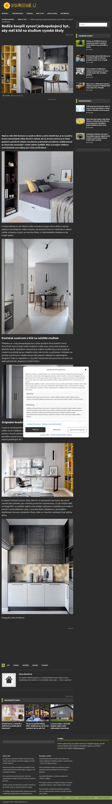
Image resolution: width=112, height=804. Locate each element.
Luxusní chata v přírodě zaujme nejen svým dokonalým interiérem (60, 725)
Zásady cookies (45, 435)
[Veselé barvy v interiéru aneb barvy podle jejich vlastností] (13, 712)
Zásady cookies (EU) (104, 798)
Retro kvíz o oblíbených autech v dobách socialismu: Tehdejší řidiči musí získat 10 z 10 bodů (98, 86)
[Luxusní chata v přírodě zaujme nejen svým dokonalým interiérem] (62, 712)
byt (8, 665)
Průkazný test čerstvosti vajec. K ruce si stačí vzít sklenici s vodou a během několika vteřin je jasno (98, 108)
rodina (35, 665)
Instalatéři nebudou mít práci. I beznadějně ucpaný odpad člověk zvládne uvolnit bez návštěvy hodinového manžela (98, 137)
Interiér (5, 13)
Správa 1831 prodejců (34, 424)
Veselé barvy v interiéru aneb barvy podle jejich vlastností (12, 725)
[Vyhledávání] (93, 25)
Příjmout (35, 430)
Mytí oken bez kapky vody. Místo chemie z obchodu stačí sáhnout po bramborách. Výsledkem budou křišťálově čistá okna (98, 122)
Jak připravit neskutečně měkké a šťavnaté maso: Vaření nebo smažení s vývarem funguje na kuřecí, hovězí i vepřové (19, 761)
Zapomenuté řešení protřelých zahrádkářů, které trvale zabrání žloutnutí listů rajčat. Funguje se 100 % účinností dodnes (19, 769)
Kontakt (69, 435)
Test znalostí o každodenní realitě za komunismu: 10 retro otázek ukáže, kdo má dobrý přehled (97, 72)
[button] (85, 369)
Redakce (63, 798)
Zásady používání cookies (58, 435)
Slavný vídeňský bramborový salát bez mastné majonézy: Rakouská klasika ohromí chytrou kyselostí (54, 769)
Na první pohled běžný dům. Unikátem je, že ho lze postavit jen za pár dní (37, 725)
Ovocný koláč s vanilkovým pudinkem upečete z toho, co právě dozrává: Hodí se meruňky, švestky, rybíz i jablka (55, 791)
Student (45, 665)
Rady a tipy (40, 13)
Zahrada (29, 13)
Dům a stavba (52, 13)
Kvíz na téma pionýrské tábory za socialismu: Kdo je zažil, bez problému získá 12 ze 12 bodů (98, 58)
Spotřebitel (64, 13)
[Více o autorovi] (65, 680)
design (16, 665)
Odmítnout (56, 430)
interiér (26, 665)
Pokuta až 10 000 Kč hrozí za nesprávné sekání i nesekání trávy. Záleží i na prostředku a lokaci (97, 44)
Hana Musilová (25, 674)
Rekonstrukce (17, 13)
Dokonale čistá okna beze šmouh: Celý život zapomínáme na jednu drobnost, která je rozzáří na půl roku (19, 778)
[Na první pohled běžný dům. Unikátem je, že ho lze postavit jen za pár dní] (37, 712)
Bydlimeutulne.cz (79, 748)
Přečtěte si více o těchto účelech (51, 424)
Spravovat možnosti (77, 430)
